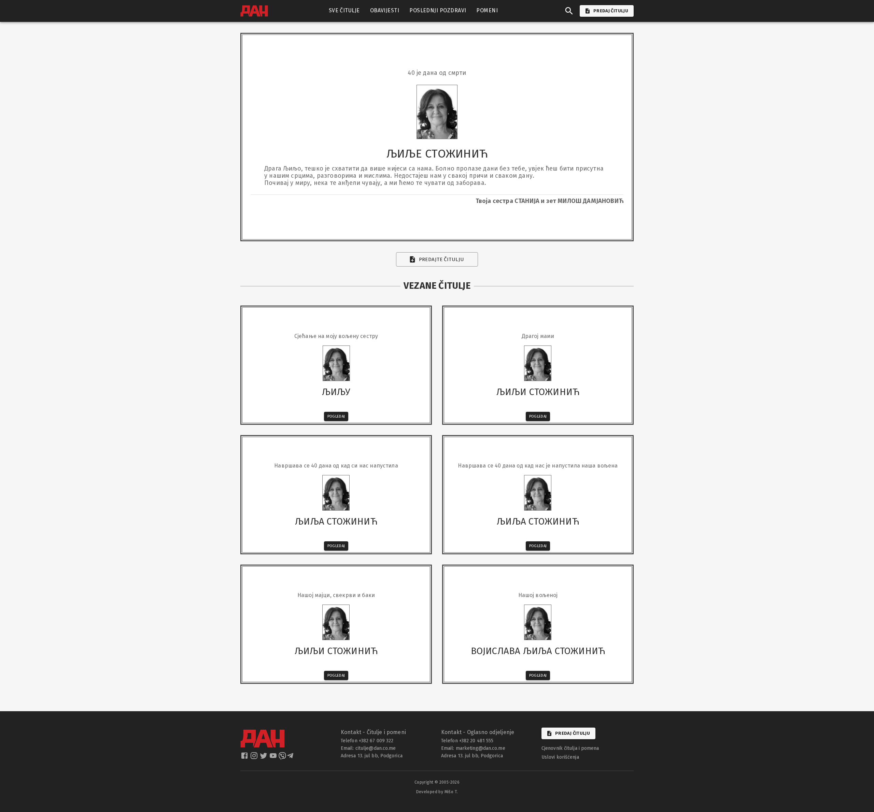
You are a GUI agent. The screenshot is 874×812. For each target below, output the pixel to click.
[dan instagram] (254, 757)
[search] (569, 11)
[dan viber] (282, 757)
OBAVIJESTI (384, 10)
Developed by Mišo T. (437, 791)
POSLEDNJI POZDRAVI (437, 10)
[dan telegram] (291, 757)
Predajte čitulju (441, 259)
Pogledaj (336, 416)
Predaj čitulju (572, 733)
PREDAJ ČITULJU (610, 10)
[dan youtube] (274, 757)
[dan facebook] (245, 757)
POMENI (487, 10)
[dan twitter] (264, 757)
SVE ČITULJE (344, 10)
